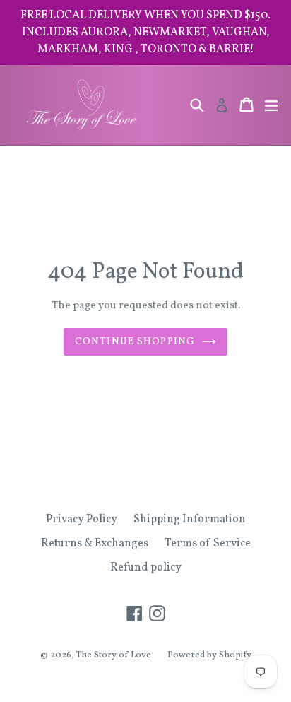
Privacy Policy (81, 519)
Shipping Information (189, 519)
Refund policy (146, 567)
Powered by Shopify (209, 655)
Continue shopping (135, 342)
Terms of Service (208, 543)
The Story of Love (113, 655)
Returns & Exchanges (94, 543)
